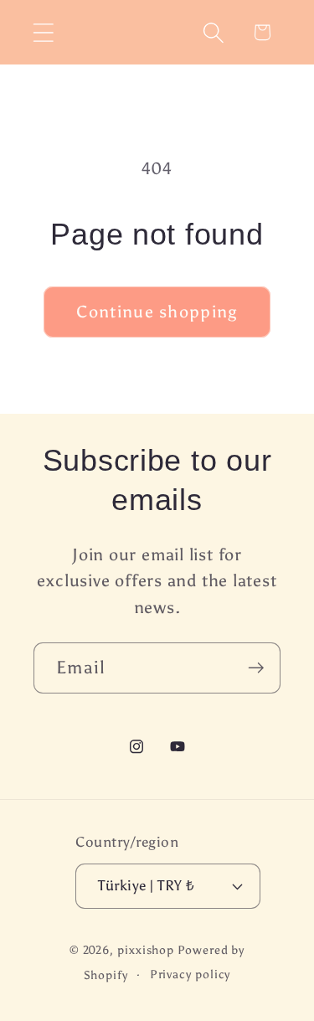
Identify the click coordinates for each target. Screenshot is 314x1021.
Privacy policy (190, 974)
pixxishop (145, 949)
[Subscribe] (256, 668)
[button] (43, 32)
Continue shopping (156, 312)
